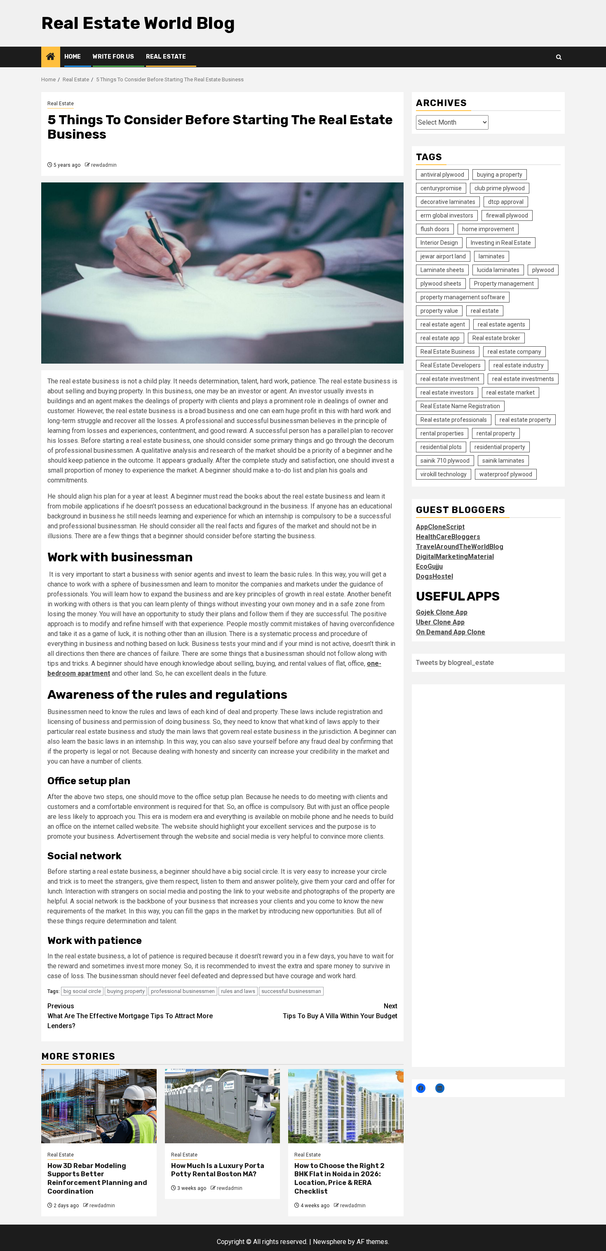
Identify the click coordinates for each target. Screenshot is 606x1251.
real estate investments (523, 379)
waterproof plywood (505, 474)
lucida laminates (498, 270)
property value (439, 310)
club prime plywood (499, 188)
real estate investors (447, 392)
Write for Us (113, 56)
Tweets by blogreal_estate (455, 663)
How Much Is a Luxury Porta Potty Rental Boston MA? (217, 1170)
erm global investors (446, 215)
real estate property (525, 419)
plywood (543, 270)
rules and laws (238, 991)
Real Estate (166, 56)
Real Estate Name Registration (460, 406)
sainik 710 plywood (445, 460)
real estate (485, 310)
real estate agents (501, 324)
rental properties (442, 433)
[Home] (50, 57)
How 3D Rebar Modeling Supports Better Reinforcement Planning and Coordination (97, 1178)
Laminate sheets (442, 270)
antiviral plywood (442, 174)
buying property (126, 991)
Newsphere (329, 1242)
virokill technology (443, 474)
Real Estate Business (447, 351)
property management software (462, 297)
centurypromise (441, 188)
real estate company (514, 351)
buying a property (499, 174)
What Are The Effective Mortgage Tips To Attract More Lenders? (130, 1016)
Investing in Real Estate (501, 242)
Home (72, 56)
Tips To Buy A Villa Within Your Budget (340, 1011)
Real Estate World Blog (138, 23)
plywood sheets (440, 283)
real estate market (510, 392)
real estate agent (442, 324)
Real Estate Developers (450, 365)
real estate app (440, 338)
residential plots (441, 447)
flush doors (434, 229)
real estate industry (518, 365)
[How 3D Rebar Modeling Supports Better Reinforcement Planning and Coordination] (99, 1106)
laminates (492, 256)
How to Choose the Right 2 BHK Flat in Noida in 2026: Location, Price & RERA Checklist (339, 1178)
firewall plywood (507, 215)
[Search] (559, 57)
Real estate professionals (453, 419)
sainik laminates (503, 460)
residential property (499, 447)
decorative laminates (447, 202)
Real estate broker (496, 338)
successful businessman (291, 991)
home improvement (488, 229)
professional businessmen (183, 991)
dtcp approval (506, 202)
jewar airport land (443, 256)
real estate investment (449, 379)
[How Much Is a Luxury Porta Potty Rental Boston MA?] (222, 1106)
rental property (496, 433)
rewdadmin (104, 165)
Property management (504, 283)
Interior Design (439, 242)
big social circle (82, 991)
